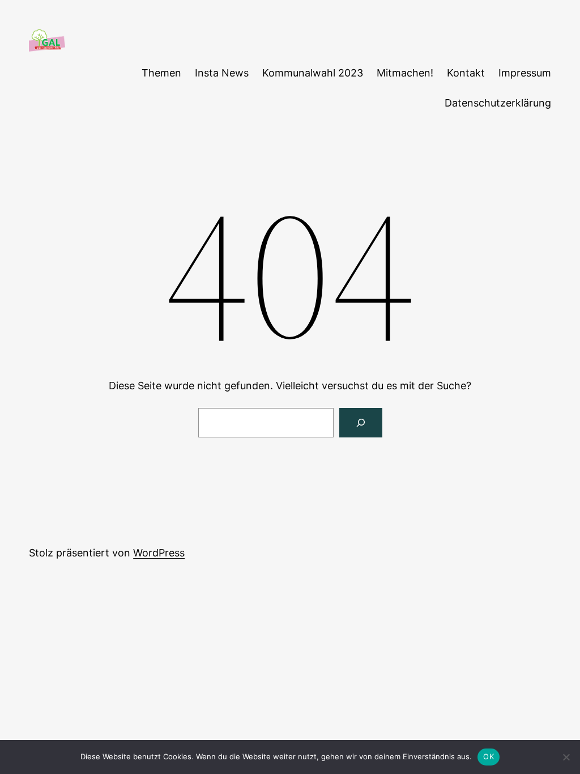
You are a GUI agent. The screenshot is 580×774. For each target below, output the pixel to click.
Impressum (524, 73)
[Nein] (566, 757)
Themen (161, 73)
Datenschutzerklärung (498, 103)
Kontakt (466, 73)
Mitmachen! (405, 73)
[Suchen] (360, 422)
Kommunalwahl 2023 (312, 73)
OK (488, 756)
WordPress (159, 553)
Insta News (222, 73)
